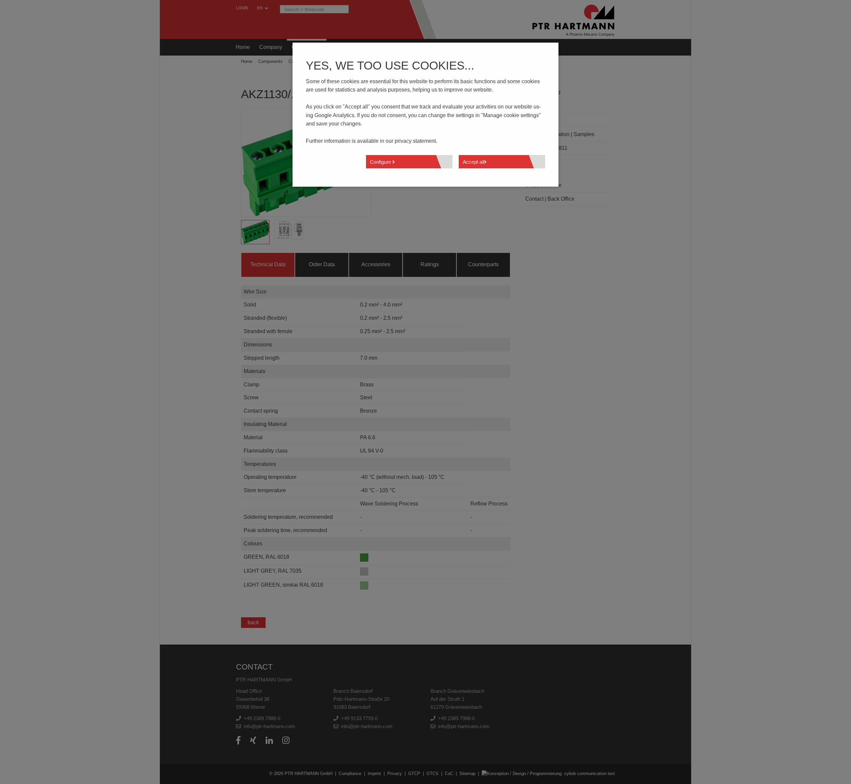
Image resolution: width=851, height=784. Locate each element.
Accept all (473, 162)
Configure (381, 162)
